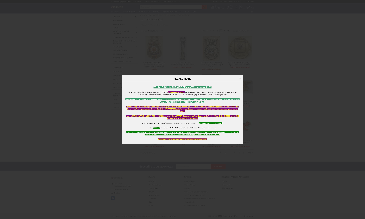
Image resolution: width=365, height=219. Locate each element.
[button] (240, 79)
